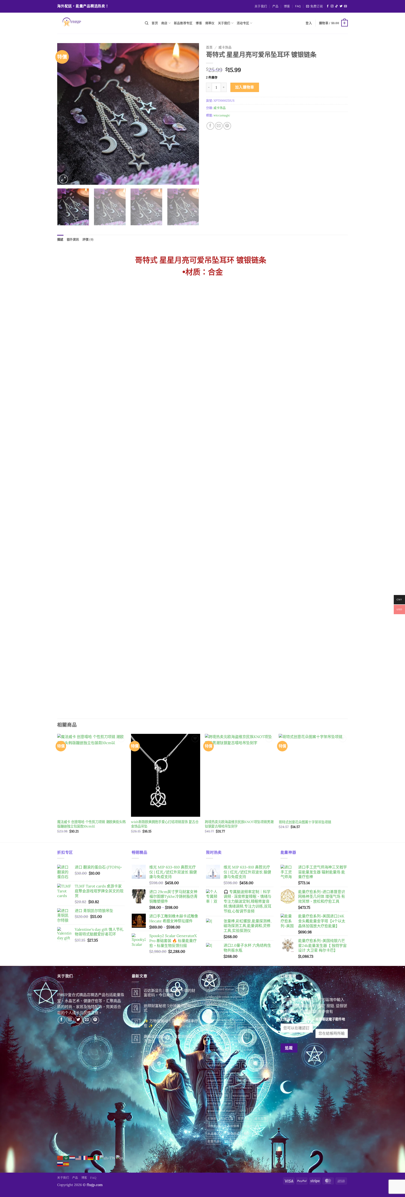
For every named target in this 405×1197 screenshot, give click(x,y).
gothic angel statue (220, 1027)
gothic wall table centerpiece (227, 1035)
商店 (164, 23)
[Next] (190, 114)
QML (267, 1080)
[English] (78, 1157)
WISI (257, 1095)
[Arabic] (66, 1157)
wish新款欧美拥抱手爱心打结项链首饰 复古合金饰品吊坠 (165, 824)
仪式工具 (227, 1118)
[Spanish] (66, 1163)
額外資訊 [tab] (73, 239)
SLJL (225, 1088)
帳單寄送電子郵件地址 (330, 1022)
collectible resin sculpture (225, 997)
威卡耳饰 (260, 1118)
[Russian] (60, 1163)
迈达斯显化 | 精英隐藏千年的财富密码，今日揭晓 (169, 992)
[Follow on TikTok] (336, 6)
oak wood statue (234, 1073)
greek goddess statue (222, 1042)
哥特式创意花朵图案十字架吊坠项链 (305, 822)
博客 (287, 6)
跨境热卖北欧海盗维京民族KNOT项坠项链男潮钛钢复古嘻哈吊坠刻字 (239, 824)
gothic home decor (252, 1027)
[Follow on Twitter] (341, 6)
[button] (314, 6)
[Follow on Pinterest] (95, 1020)
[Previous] (66, 114)
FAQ (298, 6)
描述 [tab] (60, 239)
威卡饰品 (225, 47)
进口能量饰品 (233, 1141)
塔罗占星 (244, 1118)
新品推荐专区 (183, 23)
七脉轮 (212, 1118)
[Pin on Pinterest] (227, 126)
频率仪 (210, 23)
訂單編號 (287, 1019)
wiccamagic (222, 115)
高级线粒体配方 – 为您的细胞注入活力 (170, 1038)
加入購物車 (244, 87)
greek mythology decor (223, 1050)
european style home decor (226, 1012)
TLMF (260, 1088)
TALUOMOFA (242, 1088)
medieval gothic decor (222, 1065)
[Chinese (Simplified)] (60, 1157)
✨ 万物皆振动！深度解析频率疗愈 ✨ (171, 1023)
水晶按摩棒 (231, 1126)
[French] (85, 1157)
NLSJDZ (212, 1073)
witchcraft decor (219, 1103)
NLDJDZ (260, 1065)
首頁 (209, 47)
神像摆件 (233, 1134)
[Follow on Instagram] (332, 6)
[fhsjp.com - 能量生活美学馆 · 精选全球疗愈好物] (97, 23)
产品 (275, 6)
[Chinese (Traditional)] (108, 1157)
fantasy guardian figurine (225, 1020)
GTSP (248, 1050)
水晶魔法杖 (215, 1134)
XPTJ (242, 1111)
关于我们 (261, 6)
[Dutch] (72, 1157)
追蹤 (289, 1048)
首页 (155, 23)
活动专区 (243, 23)
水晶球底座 (251, 1126)
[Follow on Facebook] (327, 6)
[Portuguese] (120, 1157)
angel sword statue (220, 989)
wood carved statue (221, 1111)
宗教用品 (213, 1126)
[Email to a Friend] (219, 126)
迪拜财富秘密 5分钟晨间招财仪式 (169, 1008)
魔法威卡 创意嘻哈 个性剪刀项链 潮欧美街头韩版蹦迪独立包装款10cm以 (91, 824)
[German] (91, 1157)
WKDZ (240, 1103)
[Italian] (97, 1157)
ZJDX (254, 1111)
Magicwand (256, 1058)
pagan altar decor (219, 1080)
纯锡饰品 (250, 1134)
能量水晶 (213, 1141)
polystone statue (248, 1080)
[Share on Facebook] (210, 126)
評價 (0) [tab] (88, 239)
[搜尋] (146, 23)
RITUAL (212, 1088)
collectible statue (219, 1004)
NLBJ (246, 1065)
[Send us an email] (345, 6)
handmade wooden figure (225, 1058)
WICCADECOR (217, 1095)
